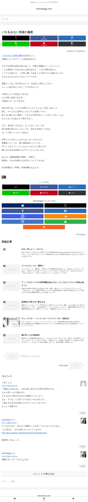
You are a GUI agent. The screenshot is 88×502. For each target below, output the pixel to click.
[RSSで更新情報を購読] (44, 227)
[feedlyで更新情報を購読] (65, 221)
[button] (72, 44)
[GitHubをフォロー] (23, 221)
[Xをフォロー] (65, 205)
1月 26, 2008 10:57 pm (9, 386)
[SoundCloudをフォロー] (65, 216)
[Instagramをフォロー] (23, 216)
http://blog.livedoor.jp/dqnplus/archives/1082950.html (24, 433)
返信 (83, 413)
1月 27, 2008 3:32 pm (9, 423)
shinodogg (6, 420)
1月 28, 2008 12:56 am (9, 456)
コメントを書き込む (44, 473)
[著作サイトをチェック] (23, 205)
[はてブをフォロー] (65, 211)
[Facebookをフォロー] (23, 211)
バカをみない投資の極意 (12, 55)
